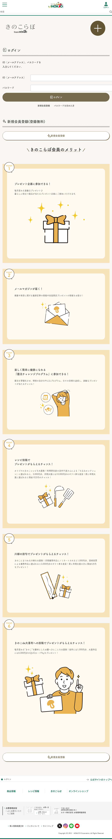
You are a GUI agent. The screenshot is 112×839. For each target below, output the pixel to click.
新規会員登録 (44, 106)
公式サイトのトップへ (101, 779)
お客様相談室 (11, 808)
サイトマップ (48, 826)
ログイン (106, 7)
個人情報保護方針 (17, 826)
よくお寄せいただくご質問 (14, 812)
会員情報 (2, 779)
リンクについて (33, 826)
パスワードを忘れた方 (64, 106)
